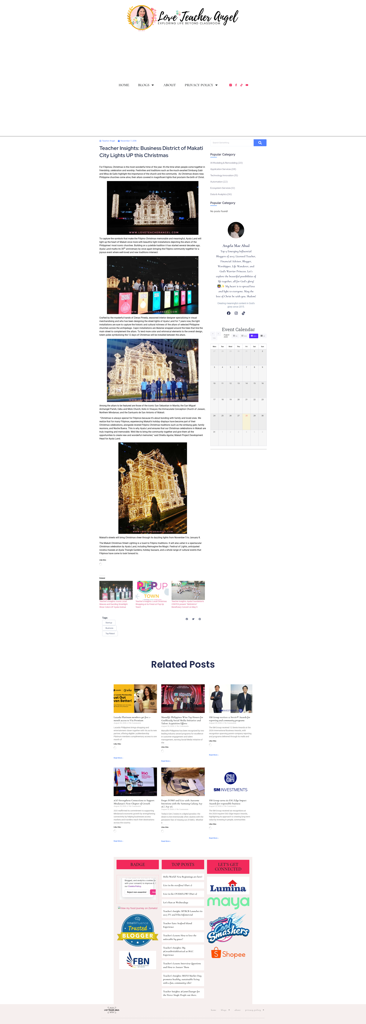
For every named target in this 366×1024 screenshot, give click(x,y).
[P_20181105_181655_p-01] (152, 208)
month (254, 336)
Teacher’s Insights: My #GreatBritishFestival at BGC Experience (178, 951)
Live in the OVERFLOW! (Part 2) (180, 893)
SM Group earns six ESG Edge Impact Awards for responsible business (227, 802)
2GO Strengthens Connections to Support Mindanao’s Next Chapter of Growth (134, 802)
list (264, 336)
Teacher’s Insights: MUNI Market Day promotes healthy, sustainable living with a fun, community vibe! (182, 979)
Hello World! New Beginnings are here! (182, 876)
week (245, 336)
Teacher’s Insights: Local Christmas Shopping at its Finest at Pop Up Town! (151, 604)
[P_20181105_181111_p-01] (152, 370)
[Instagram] (236, 313)
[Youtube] (247, 85)
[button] (187, 619)
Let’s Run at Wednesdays (175, 902)
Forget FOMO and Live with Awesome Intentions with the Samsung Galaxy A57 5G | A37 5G (181, 803)
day (236, 336)
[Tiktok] (241, 85)
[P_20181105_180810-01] (152, 285)
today (214, 338)
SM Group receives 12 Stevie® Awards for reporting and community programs (229, 719)
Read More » (118, 758)
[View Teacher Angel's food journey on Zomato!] (137, 908)
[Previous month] (212, 334)
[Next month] (218, 334)
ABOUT (169, 85)
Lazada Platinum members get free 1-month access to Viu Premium (132, 719)
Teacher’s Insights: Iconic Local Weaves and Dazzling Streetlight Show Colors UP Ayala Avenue (113, 604)
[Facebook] (228, 313)
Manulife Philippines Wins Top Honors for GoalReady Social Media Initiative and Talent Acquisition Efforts (182, 720)
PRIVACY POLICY (199, 85)
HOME (124, 85)
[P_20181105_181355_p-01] (152, 488)
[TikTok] (243, 313)
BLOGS (143, 85)
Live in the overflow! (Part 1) (177, 885)
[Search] (260, 142)
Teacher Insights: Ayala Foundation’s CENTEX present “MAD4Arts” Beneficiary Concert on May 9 (188, 604)
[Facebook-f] (236, 85)
